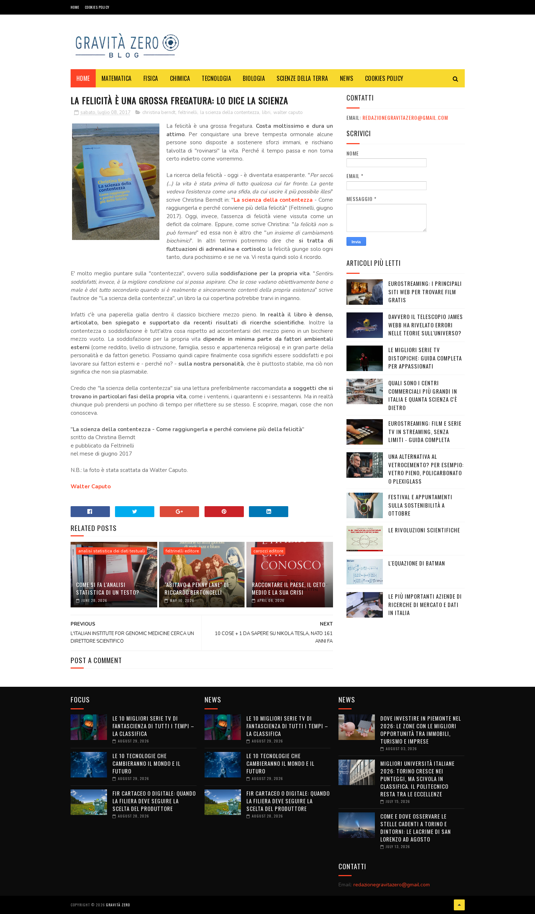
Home (75, 7)
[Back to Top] (459, 904)
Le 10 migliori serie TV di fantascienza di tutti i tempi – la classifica (153, 725)
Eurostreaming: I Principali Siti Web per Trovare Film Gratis (425, 291)
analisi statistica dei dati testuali (111, 551)
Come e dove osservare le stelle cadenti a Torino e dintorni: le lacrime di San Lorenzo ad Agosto (415, 827)
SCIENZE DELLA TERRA (302, 78)
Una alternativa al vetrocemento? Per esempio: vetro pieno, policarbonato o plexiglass (426, 468)
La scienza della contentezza (273, 200)
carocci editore (268, 551)
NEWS (346, 78)
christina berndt (158, 112)
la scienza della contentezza (229, 112)
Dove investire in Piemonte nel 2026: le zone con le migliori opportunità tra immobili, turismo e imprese (420, 729)
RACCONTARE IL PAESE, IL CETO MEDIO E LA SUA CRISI (288, 588)
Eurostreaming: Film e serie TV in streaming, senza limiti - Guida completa (424, 431)
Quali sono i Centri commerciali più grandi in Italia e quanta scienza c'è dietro (422, 395)
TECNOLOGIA (216, 78)
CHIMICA (180, 78)
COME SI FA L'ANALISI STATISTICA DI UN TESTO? (107, 588)
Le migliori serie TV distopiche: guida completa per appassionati (425, 358)
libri (266, 112)
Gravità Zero (118, 904)
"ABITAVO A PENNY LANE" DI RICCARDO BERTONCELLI (197, 588)
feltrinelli (187, 112)
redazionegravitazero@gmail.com (405, 117)
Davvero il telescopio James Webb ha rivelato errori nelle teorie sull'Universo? (425, 324)
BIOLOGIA (254, 78)
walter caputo (288, 112)
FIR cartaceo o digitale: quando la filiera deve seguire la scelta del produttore (154, 800)
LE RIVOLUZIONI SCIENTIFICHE (424, 530)
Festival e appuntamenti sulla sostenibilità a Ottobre (420, 505)
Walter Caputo (91, 486)
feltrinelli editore (182, 551)
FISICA (150, 78)
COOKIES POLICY (97, 7)
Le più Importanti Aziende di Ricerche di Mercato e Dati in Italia (425, 604)
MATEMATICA (117, 78)
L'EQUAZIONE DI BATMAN (416, 563)
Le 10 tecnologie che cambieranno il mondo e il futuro (146, 763)
